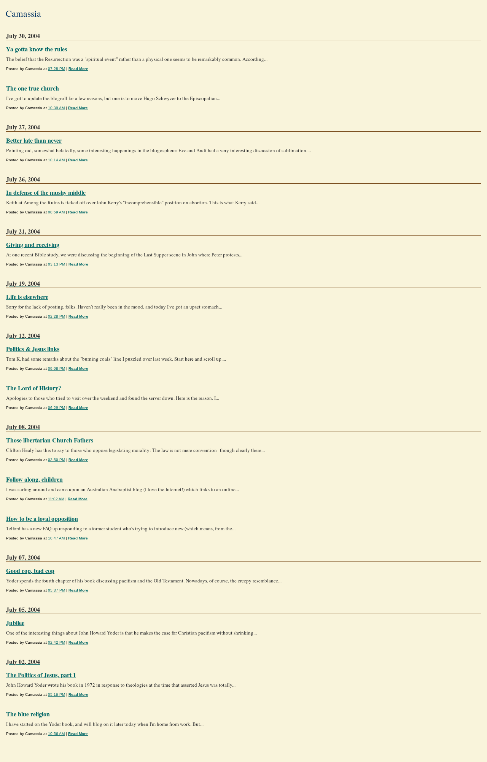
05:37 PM (56, 590)
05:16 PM (56, 694)
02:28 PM (56, 316)
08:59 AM (56, 212)
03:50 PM (56, 460)
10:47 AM (56, 538)
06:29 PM (56, 408)
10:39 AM (56, 108)
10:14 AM (56, 160)
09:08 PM (56, 368)
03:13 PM (56, 264)
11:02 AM (56, 499)
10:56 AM (56, 734)
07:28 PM (56, 69)
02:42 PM (56, 642)
